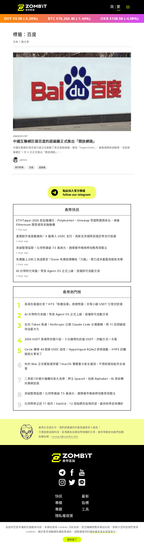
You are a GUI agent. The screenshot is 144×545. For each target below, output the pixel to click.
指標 (85, 502)
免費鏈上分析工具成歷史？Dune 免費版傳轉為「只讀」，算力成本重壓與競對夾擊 (69, 259)
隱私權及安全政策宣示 (103, 531)
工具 (85, 509)
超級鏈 (42, 167)
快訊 (58, 496)
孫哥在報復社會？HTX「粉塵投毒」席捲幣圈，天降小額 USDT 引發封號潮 (74, 304)
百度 (31, 167)
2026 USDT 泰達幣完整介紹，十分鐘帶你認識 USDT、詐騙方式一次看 (71, 339)
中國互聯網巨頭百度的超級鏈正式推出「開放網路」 (55, 141)
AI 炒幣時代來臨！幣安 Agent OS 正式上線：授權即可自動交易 (58, 271)
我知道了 (72, 539)
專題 (58, 509)
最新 (85, 496)
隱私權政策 (64, 515)
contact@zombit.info (64, 436)
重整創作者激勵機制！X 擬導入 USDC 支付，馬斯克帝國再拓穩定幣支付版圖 (66, 236)
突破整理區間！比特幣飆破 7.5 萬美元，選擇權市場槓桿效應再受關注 (61, 248)
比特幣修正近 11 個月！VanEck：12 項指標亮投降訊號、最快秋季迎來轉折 (74, 404)
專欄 (58, 502)
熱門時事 (19, 167)
